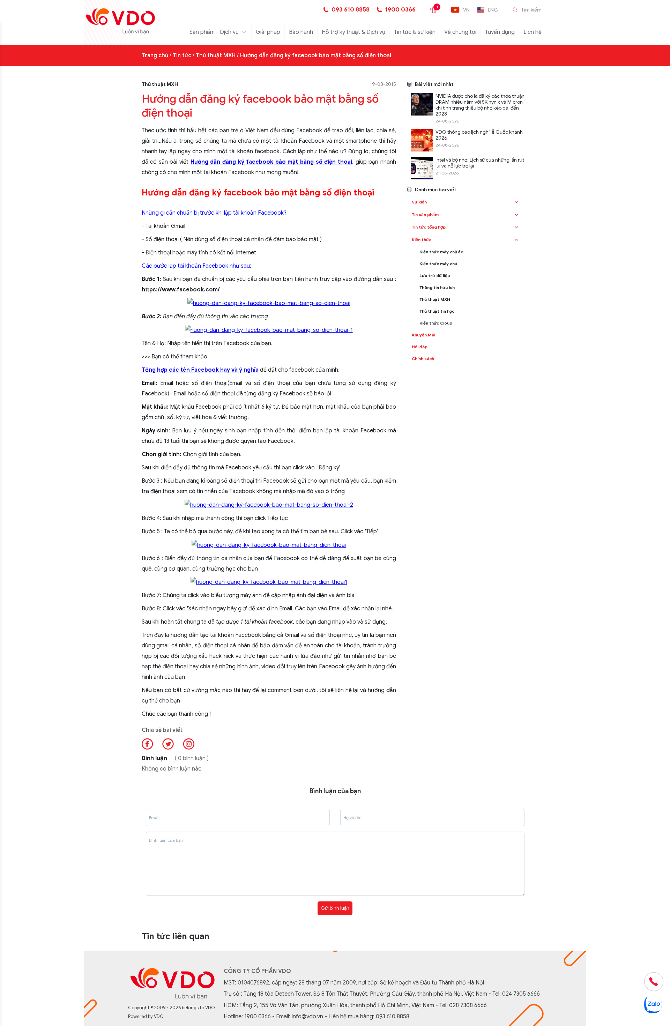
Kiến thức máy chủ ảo (441, 251)
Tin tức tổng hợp (429, 227)
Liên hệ (532, 32)
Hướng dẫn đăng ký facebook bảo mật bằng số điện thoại (315, 55)
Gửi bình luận (335, 908)
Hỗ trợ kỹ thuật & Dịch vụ (353, 32)
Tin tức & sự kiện (415, 32)
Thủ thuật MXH (216, 55)
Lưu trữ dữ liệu (434, 275)
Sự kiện (419, 202)
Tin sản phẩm (425, 214)
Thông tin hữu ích (437, 287)
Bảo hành (301, 32)
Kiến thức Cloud (435, 323)
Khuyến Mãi (423, 334)
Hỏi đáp (419, 346)
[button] (516, 202)
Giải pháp (268, 32)
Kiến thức (421, 239)
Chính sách (423, 358)
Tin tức (182, 55)
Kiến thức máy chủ (438, 263)
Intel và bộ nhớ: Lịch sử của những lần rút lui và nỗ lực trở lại (480, 163)
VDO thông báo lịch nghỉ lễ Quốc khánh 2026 (479, 135)
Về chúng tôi (460, 32)
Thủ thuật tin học (436, 311)
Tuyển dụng (500, 32)
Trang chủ (155, 55)
